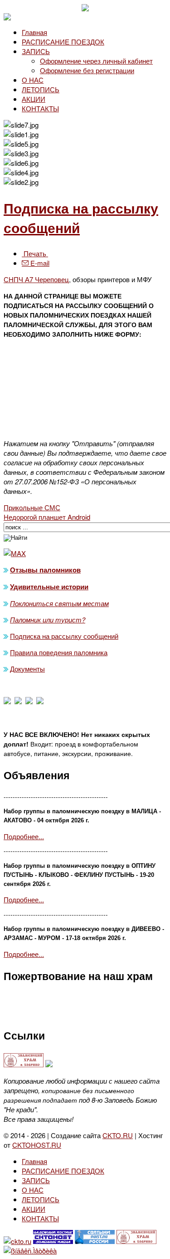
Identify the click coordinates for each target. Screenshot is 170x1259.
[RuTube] (40, 701)
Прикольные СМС (32, 507)
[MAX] (7, 701)
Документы (27, 668)
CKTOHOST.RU (36, 1145)
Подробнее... (24, 836)
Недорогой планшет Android (47, 517)
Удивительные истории (49, 587)
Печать (35, 253)
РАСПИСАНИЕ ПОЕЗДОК (63, 41)
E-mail (39, 263)
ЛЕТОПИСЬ (40, 89)
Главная (34, 32)
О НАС (33, 80)
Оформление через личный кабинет (96, 60)
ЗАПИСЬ (36, 51)
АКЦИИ (33, 99)
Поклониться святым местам (59, 603)
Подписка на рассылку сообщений (64, 636)
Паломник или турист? (47, 619)
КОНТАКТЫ (40, 108)
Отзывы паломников (45, 570)
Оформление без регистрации (87, 70)
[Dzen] (18, 701)
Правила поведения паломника (58, 652)
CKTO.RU (117, 1135)
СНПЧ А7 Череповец (36, 279)
